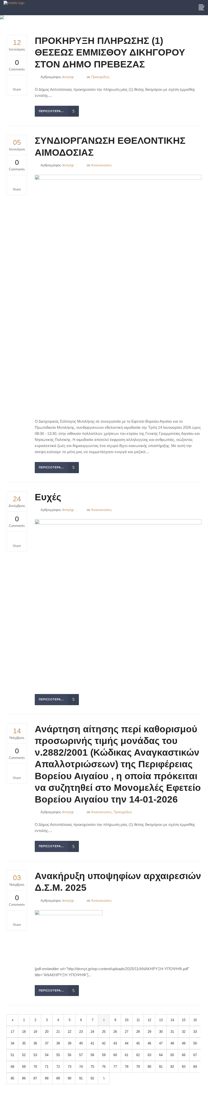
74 (81, 1067)
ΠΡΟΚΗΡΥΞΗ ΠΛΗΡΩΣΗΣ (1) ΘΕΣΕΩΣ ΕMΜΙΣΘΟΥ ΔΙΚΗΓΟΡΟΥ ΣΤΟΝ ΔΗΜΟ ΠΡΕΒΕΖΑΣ (110, 52)
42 (104, 1043)
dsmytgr (68, 77)
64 (161, 1055)
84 (195, 1067)
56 (69, 1055)
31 (172, 1032)
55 (58, 1055)
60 (115, 1055)
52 (24, 1055)
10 (126, 1020)
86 (24, 1078)
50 (195, 1043)
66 (183, 1055)
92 (92, 1078)
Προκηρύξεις (100, 77)
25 (104, 1032)
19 (35, 1032)
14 (172, 1020)
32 (183, 1032)
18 (24, 1032)
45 (138, 1043)
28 (138, 1032)
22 (69, 1032)
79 (138, 1067)
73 (69, 1067)
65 (172, 1055)
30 (161, 1032)
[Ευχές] (118, 602)
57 (81, 1055)
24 (92, 1032)
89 (58, 1078)
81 (161, 1067)
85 (12, 1078)
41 (92, 1043)
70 (35, 1067)
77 (115, 1067)
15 (183, 1020)
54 (46, 1055)
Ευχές (48, 497)
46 (149, 1043)
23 (81, 1032)
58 (92, 1055)
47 (161, 1043)
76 (104, 1067)
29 (149, 1032)
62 (138, 1055)
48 (172, 1043)
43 (115, 1043)
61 (126, 1055)
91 (81, 1078)
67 (195, 1055)
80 (149, 1067)
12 (149, 1020)
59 (104, 1055)
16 (195, 1020)
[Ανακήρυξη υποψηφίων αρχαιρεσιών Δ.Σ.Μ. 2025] (69, 934)
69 (24, 1067)
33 (195, 1032)
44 (126, 1043)
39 (69, 1043)
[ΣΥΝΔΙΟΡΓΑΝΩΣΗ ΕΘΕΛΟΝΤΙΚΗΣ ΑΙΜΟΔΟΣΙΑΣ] (118, 292)
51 (12, 1055)
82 (172, 1067)
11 (138, 1020)
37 (46, 1043)
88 (46, 1078)
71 (46, 1067)
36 (35, 1043)
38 (58, 1043)
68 (12, 1067)
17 (12, 1032)
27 (126, 1032)
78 (126, 1067)
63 (149, 1055)
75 (92, 1067)
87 (35, 1078)
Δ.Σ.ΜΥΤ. (157, 20)
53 (35, 1055)
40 (81, 1043)
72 (58, 1067)
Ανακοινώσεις (101, 165)
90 (69, 1078)
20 (46, 1032)
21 (58, 1032)
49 (183, 1043)
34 (12, 1043)
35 (24, 1043)
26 (115, 1032)
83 (183, 1067)
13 (161, 1020)
